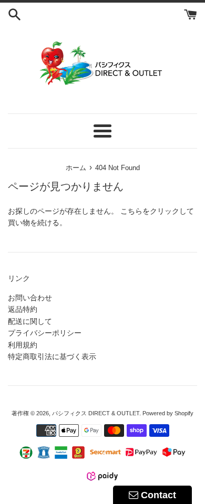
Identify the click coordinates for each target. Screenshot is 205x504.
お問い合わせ (30, 297)
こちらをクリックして (157, 211)
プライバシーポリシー (44, 333)
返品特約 (22, 309)
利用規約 (22, 345)
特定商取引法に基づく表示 (52, 356)
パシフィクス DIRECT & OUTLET (95, 413)
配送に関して (30, 321)
